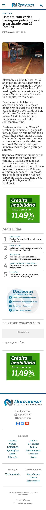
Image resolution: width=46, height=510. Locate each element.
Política (33, 440)
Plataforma (18, 503)
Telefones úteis (12, 474)
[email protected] (23, 411)
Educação (12, 457)
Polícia (33, 447)
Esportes (12, 440)
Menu (4, 5)
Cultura (12, 444)
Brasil (13, 454)
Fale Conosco (33, 481)
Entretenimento (33, 450)
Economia (33, 454)
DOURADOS (12, 447)
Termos (33, 477)
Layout (19, 500)
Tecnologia (33, 444)
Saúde (33, 457)
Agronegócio (13, 450)
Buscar (41, 5)
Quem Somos (33, 474)
